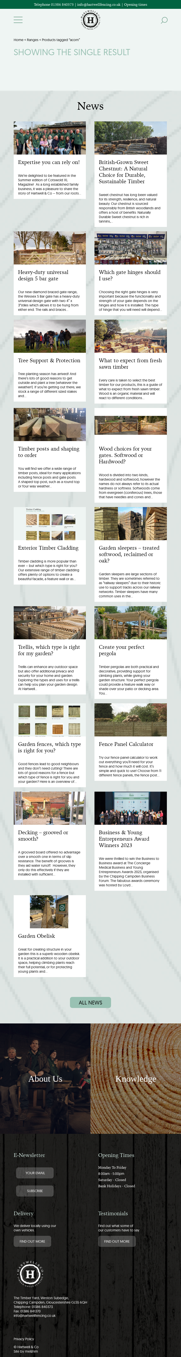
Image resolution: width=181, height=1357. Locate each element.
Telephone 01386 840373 (54, 4)
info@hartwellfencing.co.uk (35, 1315)
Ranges (32, 40)
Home (18, 40)
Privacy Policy (24, 1339)
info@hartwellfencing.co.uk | (100, 4)
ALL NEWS (90, 1002)
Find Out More (32, 1241)
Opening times (135, 4)
